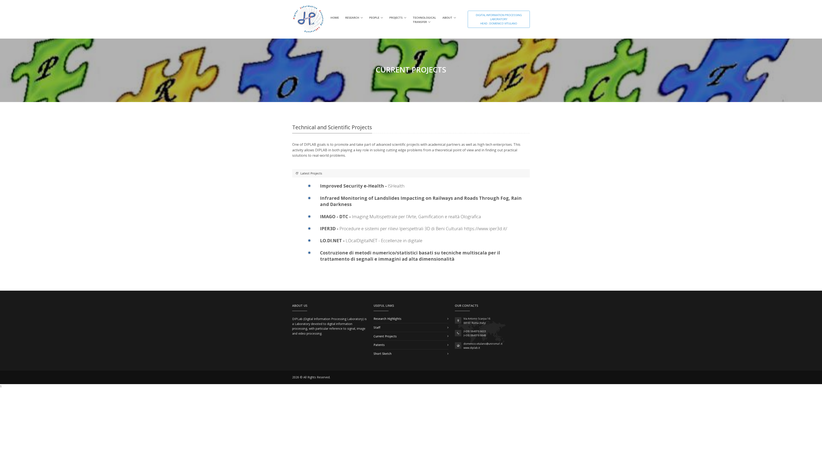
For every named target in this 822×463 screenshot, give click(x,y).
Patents (379, 345)
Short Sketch (383, 354)
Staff (377, 327)
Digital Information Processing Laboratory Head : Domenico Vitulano (499, 19)
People (374, 18)
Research (352, 18)
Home (335, 18)
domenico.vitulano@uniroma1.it (482, 344)
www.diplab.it (471, 348)
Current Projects (385, 336)
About (447, 18)
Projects (396, 18)
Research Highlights (387, 319)
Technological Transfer (424, 20)
